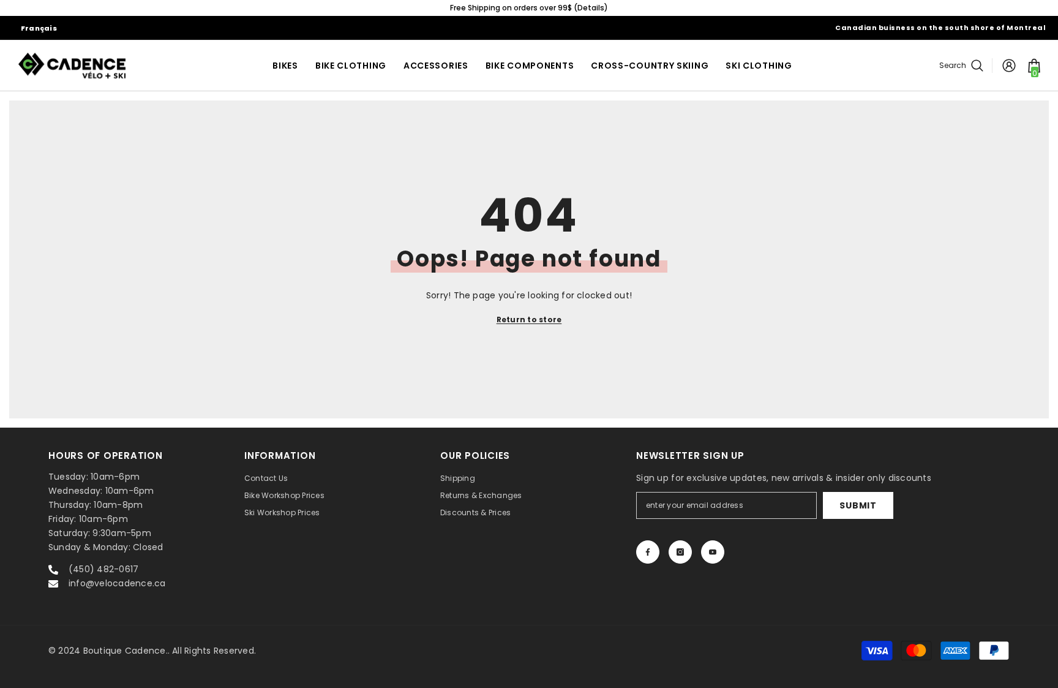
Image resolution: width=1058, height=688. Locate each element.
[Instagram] (680, 552)
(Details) (591, 7)
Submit (857, 505)
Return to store (529, 319)
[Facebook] (647, 552)
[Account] (1009, 66)
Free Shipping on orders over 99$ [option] (529, 7)
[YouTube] (712, 552)
